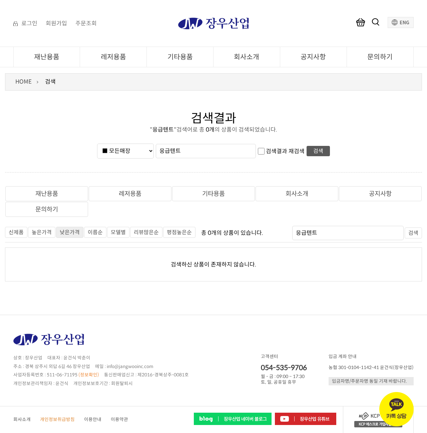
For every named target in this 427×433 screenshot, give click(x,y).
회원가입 (56, 23)
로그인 (29, 23)
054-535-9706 (284, 367)
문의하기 (380, 57)
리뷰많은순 (146, 232)
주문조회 (86, 23)
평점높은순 (179, 232)
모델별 (118, 232)
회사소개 (246, 57)
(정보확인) (88, 375)
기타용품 (180, 57)
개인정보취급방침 (57, 419)
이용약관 (119, 419)
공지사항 (313, 57)
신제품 (16, 232)
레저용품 (113, 57)
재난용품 (46, 57)
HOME (23, 81)
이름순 (95, 232)
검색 (318, 151)
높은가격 (42, 232)
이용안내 (92, 419)
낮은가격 (70, 232)
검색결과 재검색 (285, 151)
